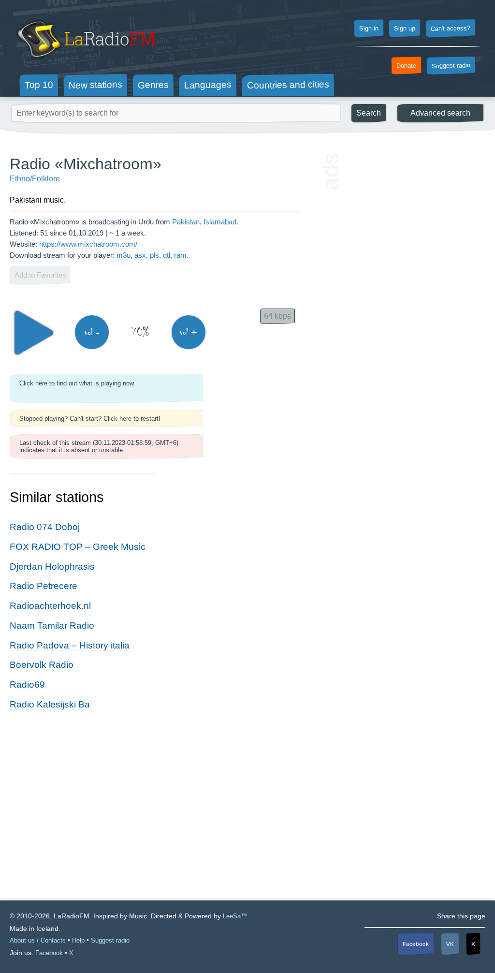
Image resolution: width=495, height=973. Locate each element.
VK (450, 944)
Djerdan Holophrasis (52, 566)
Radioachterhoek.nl (50, 606)
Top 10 (39, 84)
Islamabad (220, 222)
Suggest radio (451, 66)
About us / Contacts (38, 940)
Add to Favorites (40, 275)
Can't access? (450, 28)
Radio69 (27, 684)
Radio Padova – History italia (70, 645)
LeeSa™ (235, 916)
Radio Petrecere (43, 586)
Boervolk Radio (41, 665)
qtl (166, 255)
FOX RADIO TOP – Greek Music (78, 547)
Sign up (404, 28)
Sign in (369, 28)
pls (154, 255)
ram (180, 255)
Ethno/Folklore (35, 179)
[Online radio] (85, 62)
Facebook (416, 944)
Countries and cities (288, 85)
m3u (123, 255)
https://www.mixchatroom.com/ (88, 244)
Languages (208, 84)
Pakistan (186, 222)
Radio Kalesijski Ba (50, 704)
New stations (95, 84)
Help (78, 940)
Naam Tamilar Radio (52, 625)
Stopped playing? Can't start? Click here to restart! (89, 418)
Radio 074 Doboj (45, 527)
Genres (153, 84)
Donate (406, 66)
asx (140, 255)
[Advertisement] (412, 215)
